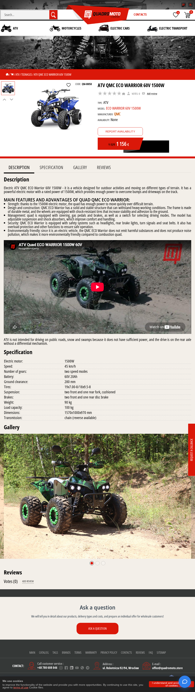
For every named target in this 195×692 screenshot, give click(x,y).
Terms (78, 652)
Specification (51, 167)
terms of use (20, 687)
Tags (55, 652)
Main (32, 652)
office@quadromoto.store (167, 668)
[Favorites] (176, 15)
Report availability (120, 131)
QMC (117, 113)
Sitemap (161, 652)
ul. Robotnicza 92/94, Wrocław (121, 668)
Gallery (80, 167)
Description (19, 167)
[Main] (7, 74)
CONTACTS (140, 14)
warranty (91, 652)
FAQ (151, 652)
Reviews (104, 167)
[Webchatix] (185, 682)
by (183, 4)
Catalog (44, 652)
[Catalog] (12, 74)
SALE (55, 14)
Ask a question (97, 628)
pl (190, 4)
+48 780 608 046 (47, 668)
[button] (92, 563)
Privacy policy (109, 652)
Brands (66, 652)
